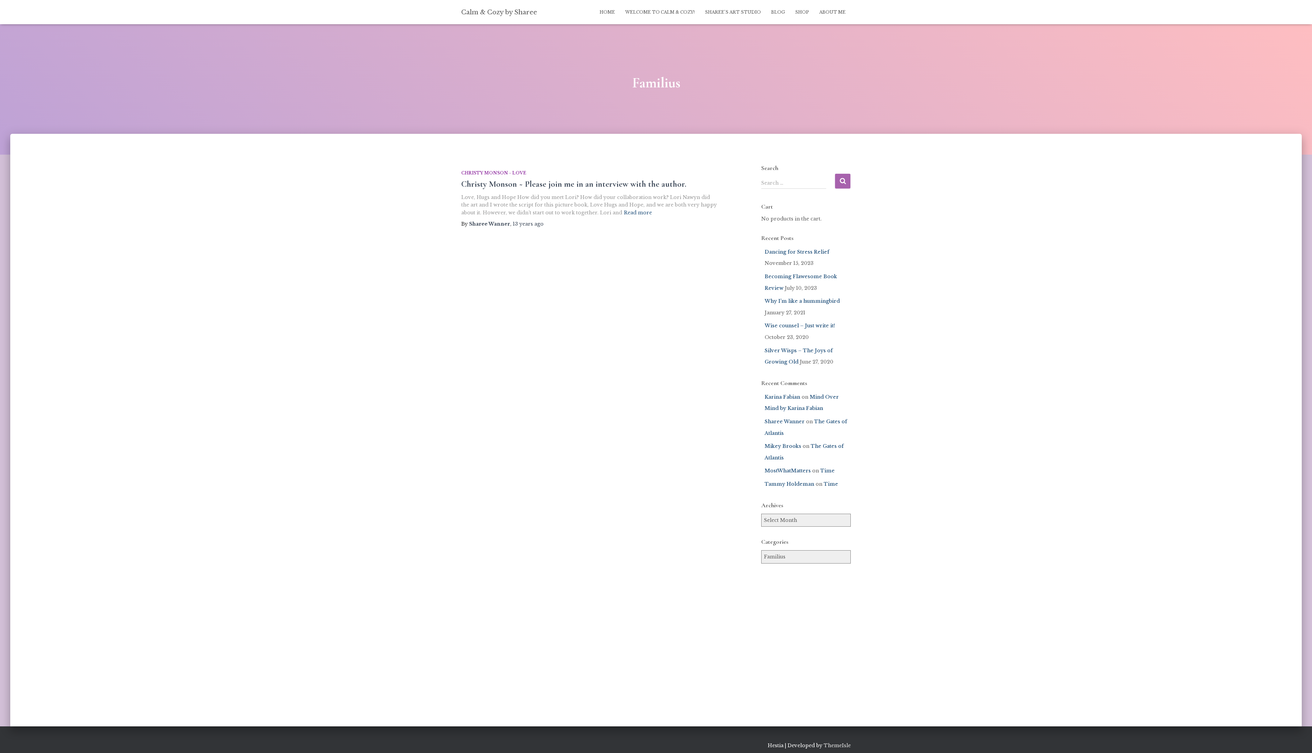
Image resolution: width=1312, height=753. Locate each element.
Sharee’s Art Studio (733, 12)
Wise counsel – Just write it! (800, 326)
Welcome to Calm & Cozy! (660, 12)
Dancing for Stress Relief (797, 252)
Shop (802, 12)
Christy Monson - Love (493, 172)
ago (528, 224)
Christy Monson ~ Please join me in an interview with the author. (573, 184)
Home (607, 12)
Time (827, 471)
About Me (832, 12)
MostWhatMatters (788, 471)
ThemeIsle (837, 745)
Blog (778, 12)
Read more (638, 213)
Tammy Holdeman (789, 484)
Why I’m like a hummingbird (802, 301)
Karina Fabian (782, 397)
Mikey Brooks (783, 446)
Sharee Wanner (785, 421)
